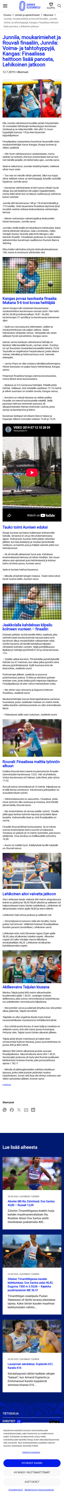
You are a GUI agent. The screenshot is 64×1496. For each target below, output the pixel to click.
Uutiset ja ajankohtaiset (27, 15)
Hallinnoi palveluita (31, 1452)
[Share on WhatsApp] (5, 1110)
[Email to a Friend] (26, 1110)
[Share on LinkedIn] (33, 1110)
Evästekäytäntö (16, 1490)
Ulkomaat (48, 15)
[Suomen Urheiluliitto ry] (29, 6)
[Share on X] (19, 1110)
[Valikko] (5, 6)
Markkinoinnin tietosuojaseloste (39, 1490)
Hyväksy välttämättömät (32, 1472)
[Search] (59, 6)
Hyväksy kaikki (32, 1463)
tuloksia (7, 1084)
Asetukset (32, 1481)
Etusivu (7, 15)
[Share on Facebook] (12, 1110)
